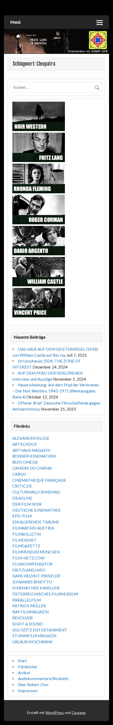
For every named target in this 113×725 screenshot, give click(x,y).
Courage (78, 712)
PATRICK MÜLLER (29, 605)
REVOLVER (22, 617)
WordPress (54, 712)
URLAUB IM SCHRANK (32, 641)
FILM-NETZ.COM (28, 558)
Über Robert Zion (33, 684)
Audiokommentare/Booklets (43, 678)
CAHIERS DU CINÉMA (32, 468)
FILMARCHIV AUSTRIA (33, 528)
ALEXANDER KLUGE (30, 438)
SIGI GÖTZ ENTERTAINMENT (39, 630)
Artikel (24, 672)
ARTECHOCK (24, 444)
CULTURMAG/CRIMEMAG (36, 492)
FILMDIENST (24, 540)
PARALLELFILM (26, 600)
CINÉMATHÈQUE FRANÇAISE (39, 480)
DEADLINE (22, 498)
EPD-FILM (22, 516)
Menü (15, 21)
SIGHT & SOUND (27, 624)
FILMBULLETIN (26, 534)
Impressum (28, 690)
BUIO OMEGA (25, 462)
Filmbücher (28, 666)
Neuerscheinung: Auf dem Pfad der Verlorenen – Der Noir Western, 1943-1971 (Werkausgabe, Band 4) (55, 390)
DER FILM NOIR (27, 504)
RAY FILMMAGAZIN (30, 611)
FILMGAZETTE (26, 545)
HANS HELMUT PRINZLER (36, 575)
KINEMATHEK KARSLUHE (36, 588)
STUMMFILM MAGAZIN (34, 635)
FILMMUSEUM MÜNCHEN (36, 552)
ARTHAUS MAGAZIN (31, 450)
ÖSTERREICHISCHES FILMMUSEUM (45, 594)
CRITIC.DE (22, 486)
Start (22, 660)
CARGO (19, 474)
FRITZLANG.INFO (28, 570)
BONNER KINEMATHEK (34, 456)
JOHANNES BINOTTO (32, 581)
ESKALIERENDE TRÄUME (35, 522)
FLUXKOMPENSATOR (32, 564)
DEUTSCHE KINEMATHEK (36, 510)
